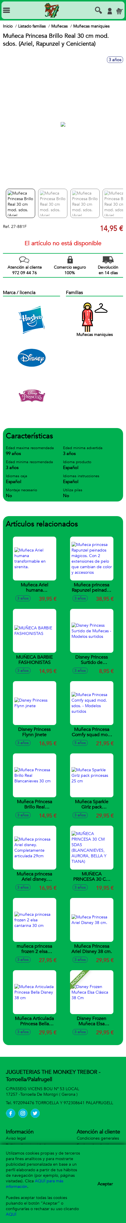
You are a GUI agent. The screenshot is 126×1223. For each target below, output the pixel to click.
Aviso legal (16, 1138)
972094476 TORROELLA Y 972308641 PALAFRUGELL (63, 1103)
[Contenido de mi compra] (119, 11)
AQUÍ (11, 1214)
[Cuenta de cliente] (109, 11)
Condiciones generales (98, 1138)
